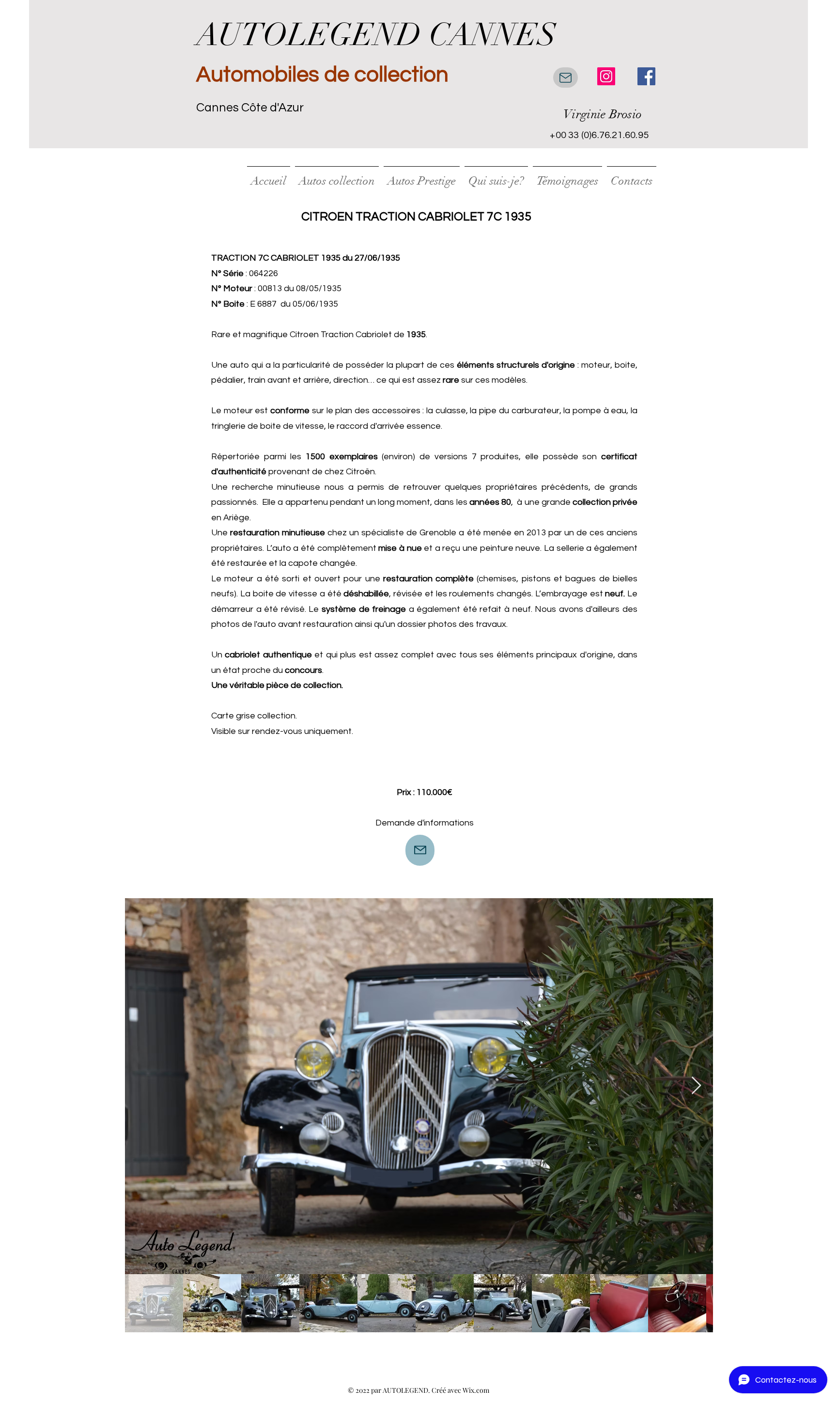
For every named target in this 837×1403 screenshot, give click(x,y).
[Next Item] (696, 1085)
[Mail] (565, 77)
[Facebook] (646, 76)
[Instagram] (606, 76)
